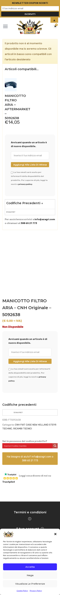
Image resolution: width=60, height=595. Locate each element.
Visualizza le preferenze (30, 583)
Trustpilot (8, 481)
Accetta (30, 566)
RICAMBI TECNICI (22, 428)
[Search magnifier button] (55, 445)
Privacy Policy (36, 591)
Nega (30, 575)
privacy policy (25, 184)
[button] (55, 534)
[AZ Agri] (30, 26)
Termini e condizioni (30, 512)
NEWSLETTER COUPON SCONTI (30, 3)
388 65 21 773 (29, 223)
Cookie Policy (22, 591)
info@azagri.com (44, 219)
